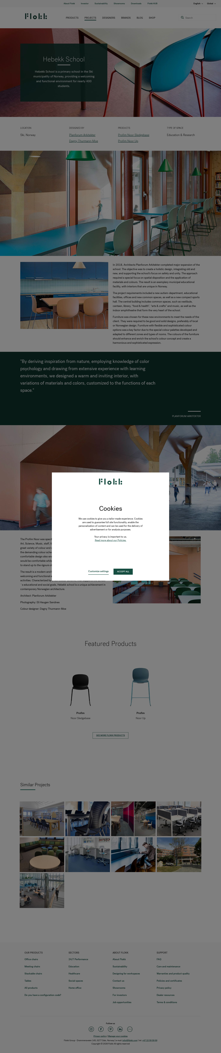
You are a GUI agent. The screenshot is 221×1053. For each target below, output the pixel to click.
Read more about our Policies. (110, 540)
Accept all (123, 571)
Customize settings (98, 571)
